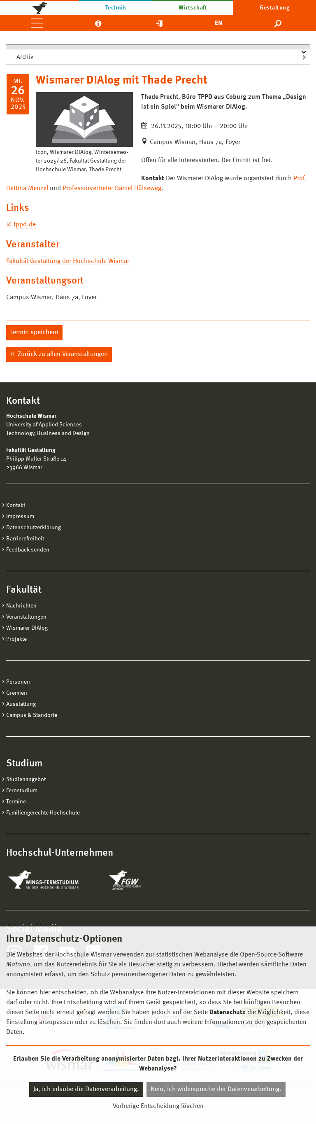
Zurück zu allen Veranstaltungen (62, 354)
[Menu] (37, 23)
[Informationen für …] (98, 23)
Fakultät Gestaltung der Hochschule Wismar (67, 261)
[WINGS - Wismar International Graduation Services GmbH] (52, 880)
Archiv (24, 57)
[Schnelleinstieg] (159, 23)
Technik (115, 8)
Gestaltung (275, 8)
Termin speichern (34, 332)
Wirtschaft (193, 8)
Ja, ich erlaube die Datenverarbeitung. (86, 1089)
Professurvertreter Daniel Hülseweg (112, 188)
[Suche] (278, 23)
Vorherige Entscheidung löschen (158, 1106)
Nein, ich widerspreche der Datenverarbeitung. (216, 1089)
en (218, 23)
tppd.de (25, 224)
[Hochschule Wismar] (39, 7)
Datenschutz (227, 1012)
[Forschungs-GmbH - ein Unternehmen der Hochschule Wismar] (144, 880)
